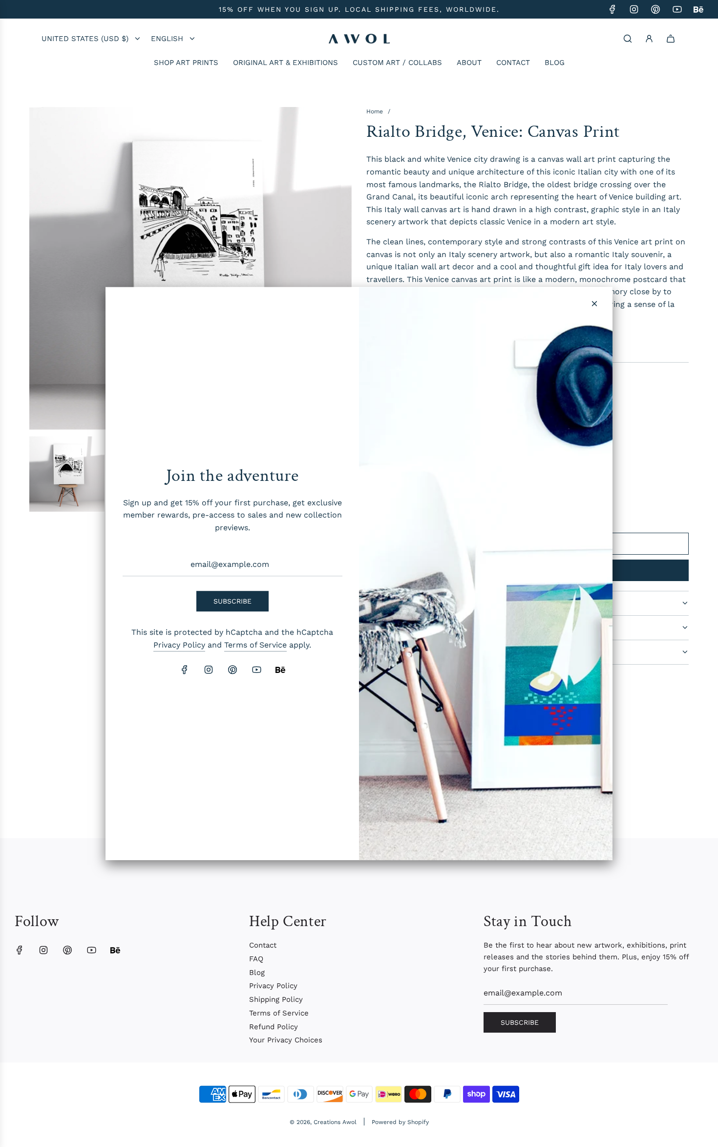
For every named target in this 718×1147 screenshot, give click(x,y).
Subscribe (232, 601)
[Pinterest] (232, 669)
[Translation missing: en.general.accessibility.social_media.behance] (280, 669)
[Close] (594, 303)
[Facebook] (184, 669)
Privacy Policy (179, 644)
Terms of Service (255, 644)
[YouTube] (256, 669)
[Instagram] (208, 669)
